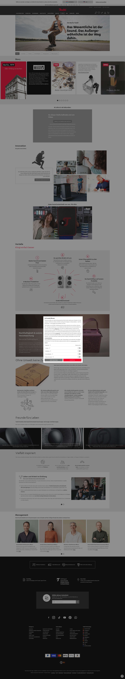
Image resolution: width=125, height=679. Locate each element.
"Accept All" (57, 333)
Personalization (48, 354)
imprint (46, 342)
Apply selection (53, 360)
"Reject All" (57, 328)
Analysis (46, 348)
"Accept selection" (48, 337)
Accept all (72, 360)
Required (47, 345)
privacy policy (74, 341)
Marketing (47, 351)
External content (48, 357)
